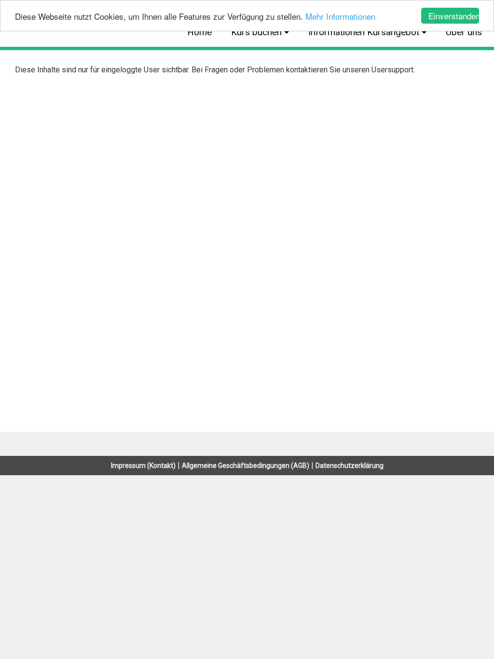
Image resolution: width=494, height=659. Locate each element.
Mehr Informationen (340, 16)
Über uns (464, 32)
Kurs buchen (256, 32)
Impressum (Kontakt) (143, 465)
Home (199, 32)
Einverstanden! (453, 16)
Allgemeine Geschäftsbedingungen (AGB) (245, 465)
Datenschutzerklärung (350, 465)
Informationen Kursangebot (363, 32)
